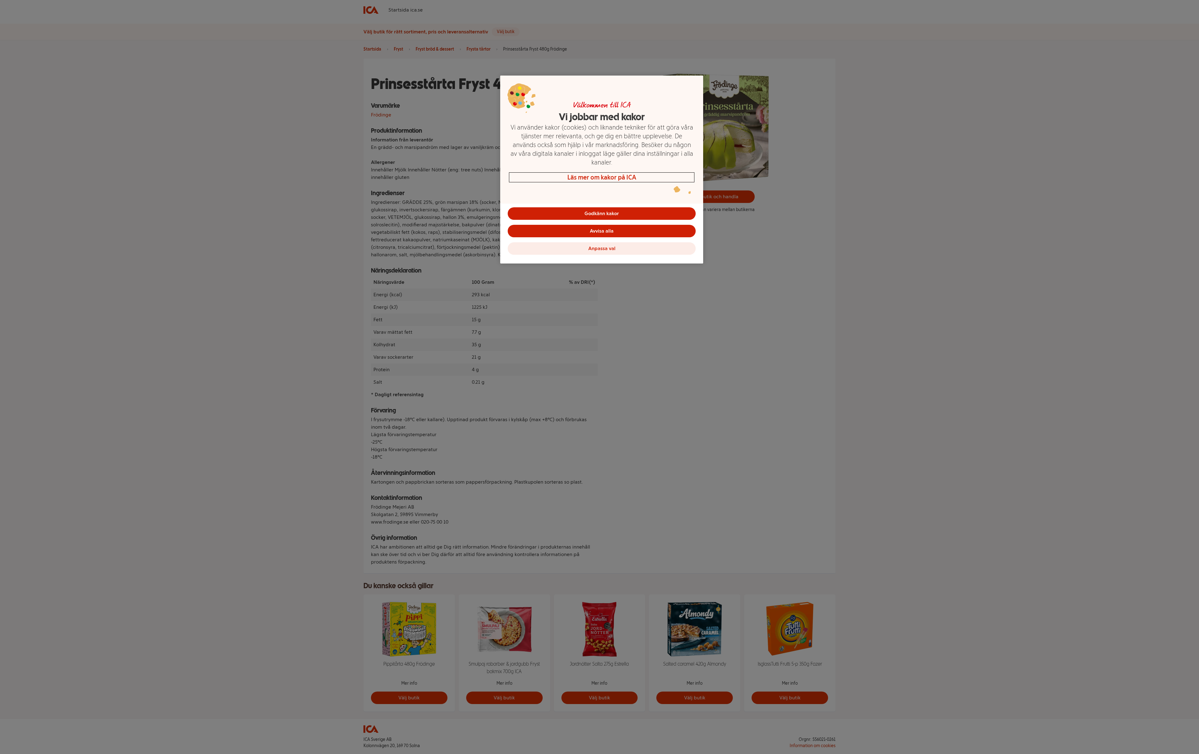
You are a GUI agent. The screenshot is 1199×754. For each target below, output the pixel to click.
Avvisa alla (602, 231)
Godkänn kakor (602, 213)
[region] (601, 170)
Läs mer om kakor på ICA (601, 177)
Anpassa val (601, 248)
